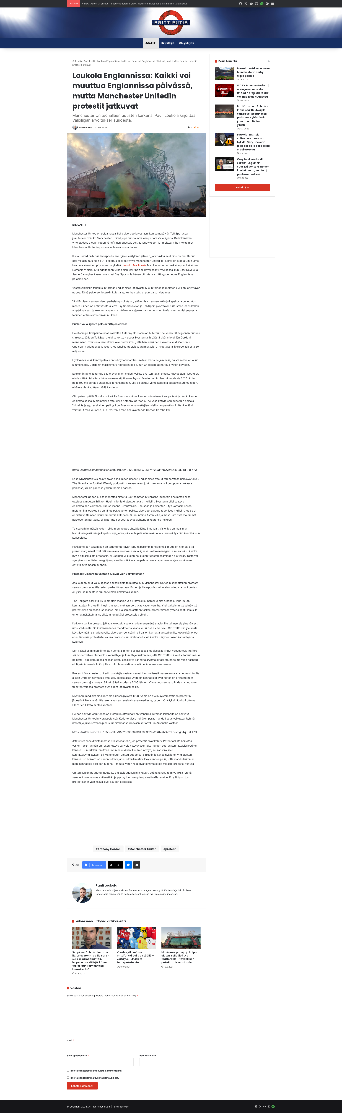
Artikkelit (150, 43)
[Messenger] (128, 865)
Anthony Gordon (109, 849)
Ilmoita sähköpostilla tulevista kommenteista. (96, 1070)
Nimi (70, 1040)
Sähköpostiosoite (78, 1055)
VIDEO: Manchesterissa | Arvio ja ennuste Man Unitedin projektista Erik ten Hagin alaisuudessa (253, 91)
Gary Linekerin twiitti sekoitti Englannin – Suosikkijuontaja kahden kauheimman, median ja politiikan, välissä (253, 166)
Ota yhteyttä (186, 43)
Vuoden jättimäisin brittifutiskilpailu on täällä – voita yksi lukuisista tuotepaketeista (135, 957)
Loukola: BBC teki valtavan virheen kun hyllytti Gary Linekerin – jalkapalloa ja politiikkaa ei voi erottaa (253, 142)
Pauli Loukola (85, 127)
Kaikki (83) (242, 187)
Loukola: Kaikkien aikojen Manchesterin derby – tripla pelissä (253, 72)
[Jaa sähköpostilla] (136, 865)
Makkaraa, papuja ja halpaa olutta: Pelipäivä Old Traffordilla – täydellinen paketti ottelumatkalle (179, 957)
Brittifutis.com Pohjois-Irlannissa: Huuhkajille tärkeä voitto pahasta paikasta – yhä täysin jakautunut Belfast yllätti (252, 116)
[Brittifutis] (171, 22)
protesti (170, 849)
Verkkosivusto (147, 1055)
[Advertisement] (136, 441)
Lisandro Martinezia (133, 265)
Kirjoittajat (167, 43)
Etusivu (78, 61)
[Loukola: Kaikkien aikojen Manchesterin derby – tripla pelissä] (224, 73)
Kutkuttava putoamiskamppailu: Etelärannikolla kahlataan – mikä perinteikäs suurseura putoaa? (134, 3)
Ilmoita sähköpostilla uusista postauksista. (94, 1077)
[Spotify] (262, 3)
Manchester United (142, 849)
